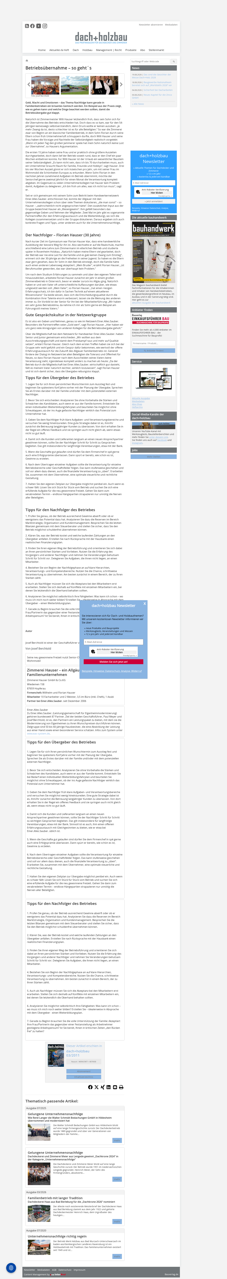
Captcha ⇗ (130, 656)
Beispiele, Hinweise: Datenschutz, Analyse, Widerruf (112, 671)
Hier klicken (117, 652)
